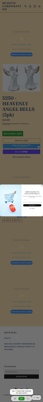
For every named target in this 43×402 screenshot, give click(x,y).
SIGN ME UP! (32, 205)
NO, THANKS (32, 208)
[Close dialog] (41, 185)
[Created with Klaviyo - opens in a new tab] (21, 217)
